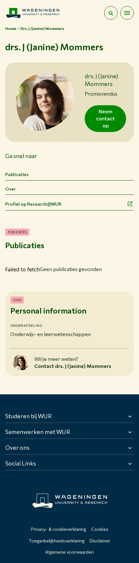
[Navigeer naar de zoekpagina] (111, 13)
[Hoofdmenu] (127, 13)
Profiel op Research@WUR (33, 204)
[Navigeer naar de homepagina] (32, 13)
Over (10, 189)
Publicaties (17, 174)
